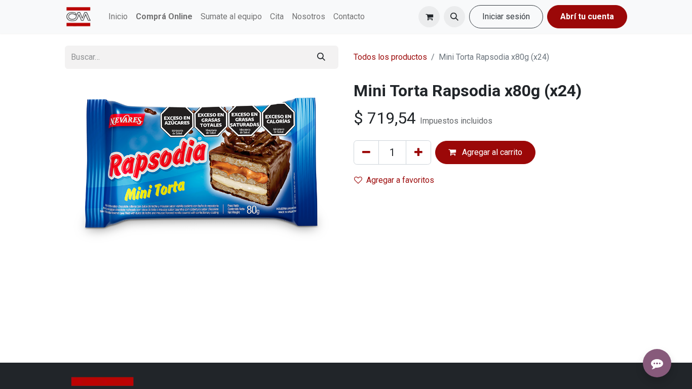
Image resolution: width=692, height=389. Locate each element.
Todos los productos (390, 57)
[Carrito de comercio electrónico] (429, 16)
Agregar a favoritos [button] (400, 180)
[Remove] (366, 152)
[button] (454, 16)
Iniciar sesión (506, 16)
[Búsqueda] (321, 57)
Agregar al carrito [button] (491, 152)
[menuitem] (118, 17)
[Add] (418, 152)
